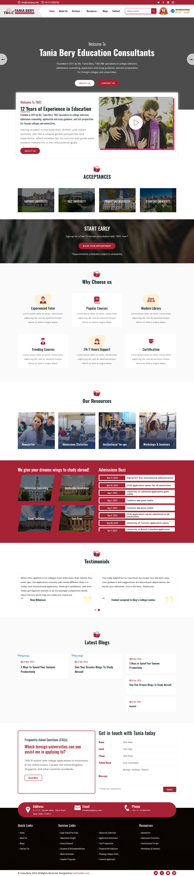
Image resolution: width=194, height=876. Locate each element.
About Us (63, 11)
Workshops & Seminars (150, 848)
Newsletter (145, 832)
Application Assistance (77, 488)
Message (103, 776)
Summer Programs (67, 859)
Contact (116, 11)
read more (33, 777)
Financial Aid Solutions (108, 848)
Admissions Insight (68, 837)
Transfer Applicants (107, 859)
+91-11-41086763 (141, 810)
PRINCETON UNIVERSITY (117, 201)
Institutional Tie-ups (149, 843)
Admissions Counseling (36, 488)
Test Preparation (106, 843)
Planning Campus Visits (108, 853)
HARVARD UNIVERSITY (36, 201)
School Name (105, 762)
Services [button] (76, 11)
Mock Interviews (67, 853)
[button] (95, 610)
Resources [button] (92, 11)
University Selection (107, 832)
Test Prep (77, 518)
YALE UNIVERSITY (76, 201)
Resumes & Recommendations (72, 848)
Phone (102, 756)
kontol (133, 706)
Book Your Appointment (97, 245)
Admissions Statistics (150, 837)
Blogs (105, 11)
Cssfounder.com (80, 873)
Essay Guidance (36, 518)
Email (101, 749)
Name (101, 742)
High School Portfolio (69, 832)
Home (52, 11)
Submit (170, 789)
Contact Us (108, 78)
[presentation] (3, 59)
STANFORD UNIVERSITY (158, 201)
